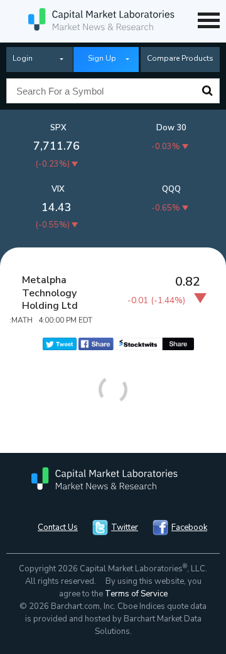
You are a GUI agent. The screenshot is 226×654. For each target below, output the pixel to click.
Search (207, 90)
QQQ (171, 189)
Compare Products (180, 58)
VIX (58, 189)
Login (23, 58)
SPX (58, 127)
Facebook (189, 527)
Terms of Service (136, 594)
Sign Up (102, 58)
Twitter (124, 527)
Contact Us (58, 527)
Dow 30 (171, 127)
